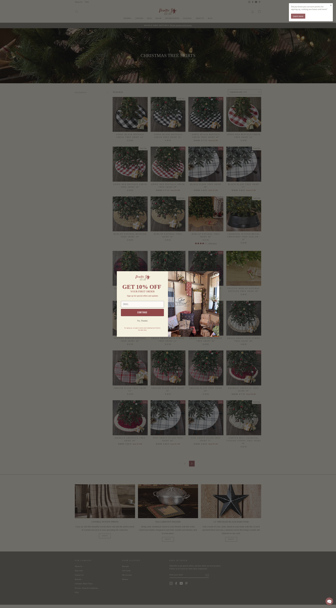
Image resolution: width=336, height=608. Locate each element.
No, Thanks (142, 321)
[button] (329, 601)
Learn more (298, 16)
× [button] (331, 5)
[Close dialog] (216, 274)
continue (142, 312)
